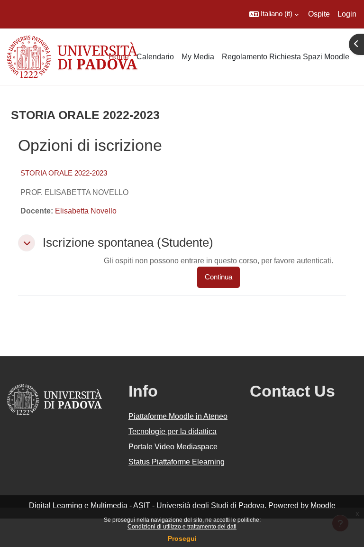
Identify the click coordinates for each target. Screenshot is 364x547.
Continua (218, 277)
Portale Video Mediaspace (173, 447)
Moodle (323, 505)
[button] (274, 14)
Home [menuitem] (119, 57)
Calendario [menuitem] (155, 57)
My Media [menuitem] (198, 57)
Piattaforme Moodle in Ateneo (178, 416)
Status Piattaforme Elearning (176, 462)
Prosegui (182, 538)
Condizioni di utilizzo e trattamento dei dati (182, 526)
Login (346, 14)
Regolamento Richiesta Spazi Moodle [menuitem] (285, 57)
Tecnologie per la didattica (172, 431)
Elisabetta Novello (86, 211)
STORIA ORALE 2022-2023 (63, 173)
